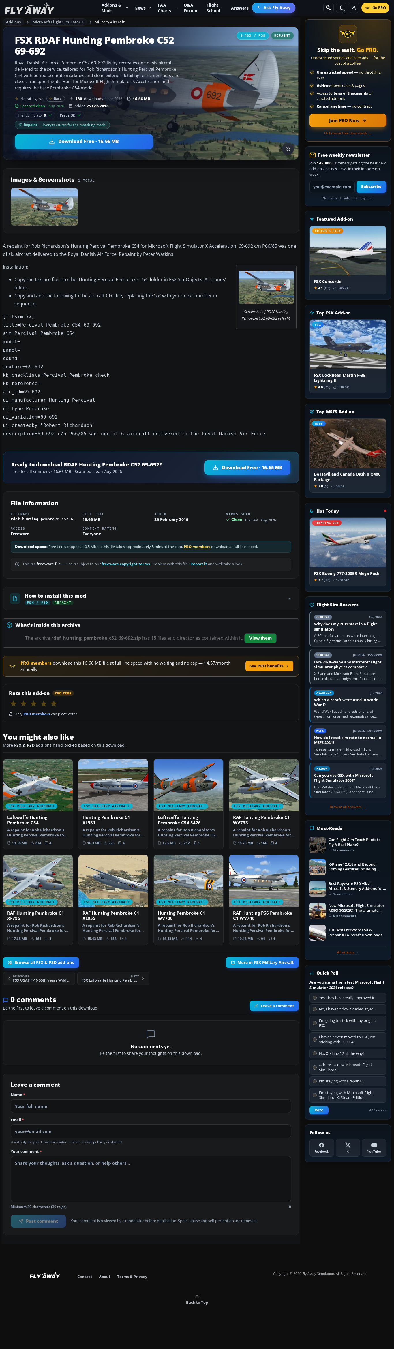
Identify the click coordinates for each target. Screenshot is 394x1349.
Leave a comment (277, 1005)
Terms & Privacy (132, 1276)
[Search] (328, 8)
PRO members (197, 546)
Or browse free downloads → (348, 133)
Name (18, 1095)
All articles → (348, 952)
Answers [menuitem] (239, 8)
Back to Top (197, 1302)
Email (17, 1120)
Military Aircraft (110, 22)
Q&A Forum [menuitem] (190, 7)
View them (260, 638)
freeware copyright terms (126, 564)
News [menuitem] (140, 8)
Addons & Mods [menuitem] (112, 7)
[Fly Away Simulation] (29, 8)
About (104, 1276)
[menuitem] (274, 8)
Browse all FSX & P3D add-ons (44, 962)
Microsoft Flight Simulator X (58, 22)
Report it (198, 564)
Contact (84, 1276)
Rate (58, 98)
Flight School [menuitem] (213, 7)
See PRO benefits (266, 666)
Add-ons (13, 22)
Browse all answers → (348, 807)
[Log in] (354, 8)
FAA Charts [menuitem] (164, 7)
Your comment (26, 1151)
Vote (319, 1110)
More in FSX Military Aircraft (265, 962)
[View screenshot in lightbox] (288, 149)
